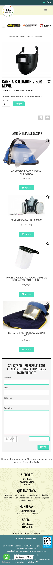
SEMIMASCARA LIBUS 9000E (26, 220)
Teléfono (8, 398)
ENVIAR (43, 447)
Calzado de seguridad (27, 513)
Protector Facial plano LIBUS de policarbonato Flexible (26, 279)
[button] (43, 3)
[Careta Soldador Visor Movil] (26, 59)
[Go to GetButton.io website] (6, 562)
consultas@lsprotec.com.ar (17, 551)
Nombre (7, 378)
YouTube (29, 527)
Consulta (8, 408)
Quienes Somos (27, 482)
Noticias (28, 484)
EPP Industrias (28, 511)
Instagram (29, 524)
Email (6, 388)
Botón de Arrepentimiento (26, 539)
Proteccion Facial (13, 37)
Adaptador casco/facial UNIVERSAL (26, 172)
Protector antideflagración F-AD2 (26, 334)
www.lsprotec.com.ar (37, 551)
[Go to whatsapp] (6, 557)
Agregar (28, 188)
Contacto (27, 479)
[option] (11, 25)
